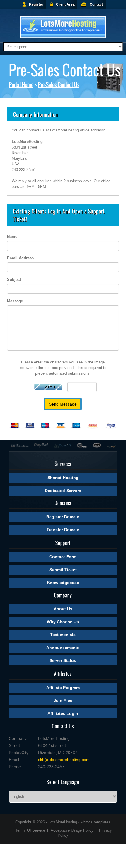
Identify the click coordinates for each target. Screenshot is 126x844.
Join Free (63, 700)
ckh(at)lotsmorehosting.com (64, 759)
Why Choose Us (63, 621)
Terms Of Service (30, 830)
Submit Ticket (63, 569)
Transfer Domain (63, 529)
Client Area (65, 4)
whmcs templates (95, 822)
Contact (96, 4)
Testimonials (63, 634)
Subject (14, 279)
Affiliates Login (62, 713)
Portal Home (21, 84)
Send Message (63, 404)
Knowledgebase (63, 582)
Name (12, 236)
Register (36, 4)
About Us (63, 608)
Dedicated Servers (63, 490)
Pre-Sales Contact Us (58, 84)
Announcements (62, 647)
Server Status (63, 660)
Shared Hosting (63, 477)
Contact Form (62, 556)
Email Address (20, 258)
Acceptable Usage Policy (72, 830)
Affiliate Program (63, 687)
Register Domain (62, 516)
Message (15, 301)
